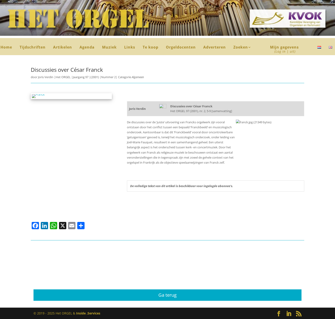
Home (6, 48)
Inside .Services (88, 313)
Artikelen (62, 48)
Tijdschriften (33, 48)
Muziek (109, 48)
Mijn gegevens (284, 50)
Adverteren (214, 48)
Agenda (87, 48)
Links (129, 48)
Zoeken (242, 48)
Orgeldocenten (181, 48)
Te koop (150, 48)
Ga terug (167, 295)
